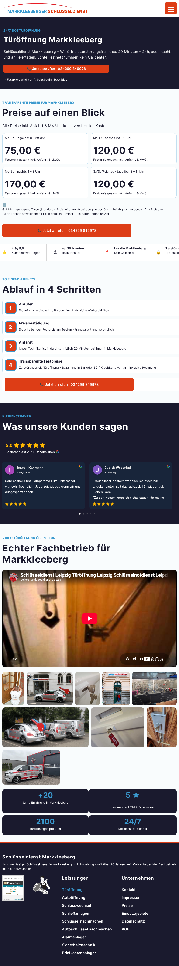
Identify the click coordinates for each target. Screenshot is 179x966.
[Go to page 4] (94, 513)
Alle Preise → (154, 209)
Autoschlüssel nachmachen (87, 929)
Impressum (131, 897)
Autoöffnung (73, 897)
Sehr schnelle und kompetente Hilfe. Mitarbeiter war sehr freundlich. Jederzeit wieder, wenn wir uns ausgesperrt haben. (42, 486)
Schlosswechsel (76, 905)
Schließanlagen (75, 913)
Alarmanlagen (74, 937)
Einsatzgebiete (135, 913)
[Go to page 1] (83, 514)
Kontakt (129, 889)
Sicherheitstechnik (78, 945)
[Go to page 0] (80, 514)
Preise (127, 905)
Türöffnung (72, 889)
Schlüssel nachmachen (82, 921)
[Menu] (171, 8)
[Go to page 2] (87, 513)
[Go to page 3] (90, 513)
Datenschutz (133, 921)
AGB (126, 929)
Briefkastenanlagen (79, 952)
